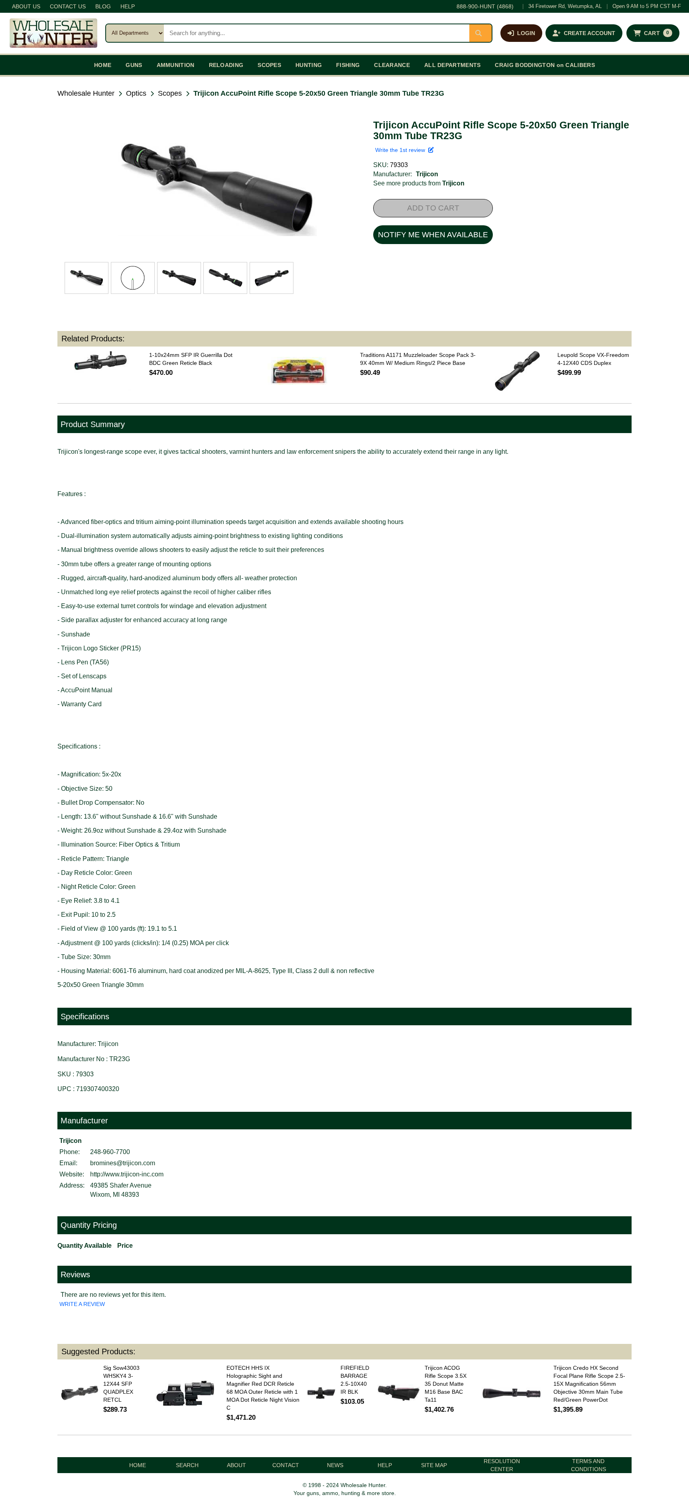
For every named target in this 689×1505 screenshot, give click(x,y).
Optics (136, 93)
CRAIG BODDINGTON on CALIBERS (545, 65)
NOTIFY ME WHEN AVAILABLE (433, 234)
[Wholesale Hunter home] (53, 33)
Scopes (170, 93)
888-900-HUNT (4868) (485, 6)
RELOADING (226, 65)
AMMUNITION (176, 65)
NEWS (335, 1465)
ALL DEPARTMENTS (452, 65)
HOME (102, 65)
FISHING (348, 65)
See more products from (419, 183)
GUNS (134, 65)
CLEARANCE (392, 65)
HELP (127, 6)
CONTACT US (68, 6)
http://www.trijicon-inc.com (126, 1174)
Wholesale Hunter (85, 93)
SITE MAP (434, 1465)
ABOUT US (26, 6)
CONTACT (285, 1465)
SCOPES (269, 65)
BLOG (103, 6)
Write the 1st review (401, 150)
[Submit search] (480, 33)
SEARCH (187, 1465)
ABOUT (236, 1465)
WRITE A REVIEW (82, 1304)
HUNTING (308, 65)
